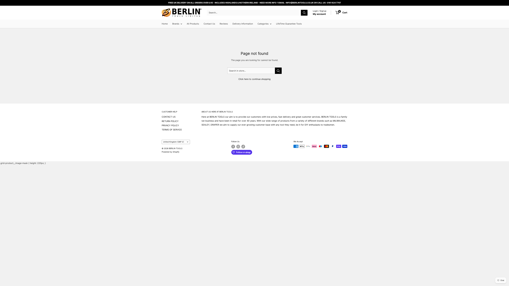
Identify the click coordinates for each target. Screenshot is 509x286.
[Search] (304, 13)
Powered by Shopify (170, 152)
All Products (193, 23)
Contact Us (209, 23)
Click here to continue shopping (254, 79)
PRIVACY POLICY (170, 125)
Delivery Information (242, 23)
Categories (263, 23)
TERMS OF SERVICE (172, 129)
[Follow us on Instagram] (238, 146)
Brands (175, 23)
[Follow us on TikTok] (243, 146)
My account (319, 14)
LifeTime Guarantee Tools (289, 23)
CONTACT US (168, 116)
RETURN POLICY (170, 121)
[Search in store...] (278, 71)
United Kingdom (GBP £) (173, 142)
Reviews (224, 23)
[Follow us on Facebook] (233, 146)
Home (165, 23)
